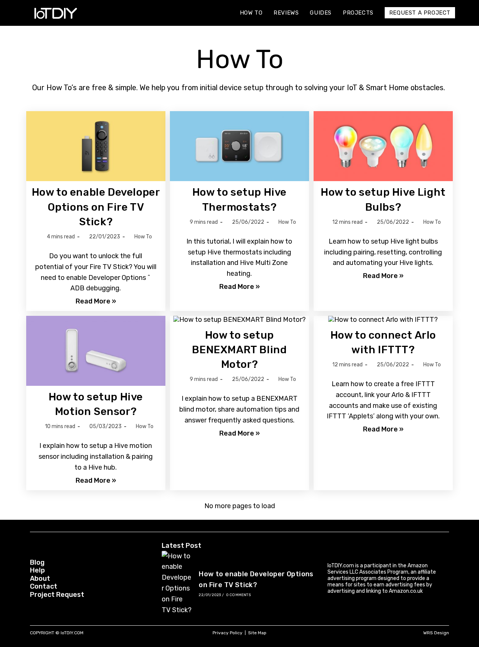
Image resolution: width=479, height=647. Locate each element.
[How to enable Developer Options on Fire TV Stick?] (177, 583)
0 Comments (238, 595)
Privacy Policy (227, 632)
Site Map (257, 632)
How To (143, 237)
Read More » (96, 301)
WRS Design (436, 632)
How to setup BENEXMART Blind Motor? (239, 349)
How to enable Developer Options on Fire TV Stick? (96, 207)
